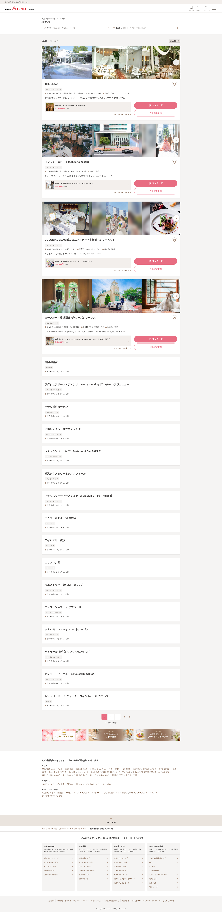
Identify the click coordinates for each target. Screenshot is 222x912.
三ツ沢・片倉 (155, 772)
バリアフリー (154, 793)
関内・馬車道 (126, 769)
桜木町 (69, 775)
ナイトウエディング (99, 793)
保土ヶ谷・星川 (54, 772)
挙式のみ (125, 793)
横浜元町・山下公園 (149, 769)
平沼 (110, 769)
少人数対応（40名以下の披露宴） (52, 793)
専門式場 (70, 784)
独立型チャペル (113, 793)
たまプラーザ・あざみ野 (122, 772)
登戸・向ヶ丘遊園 (131, 775)
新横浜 (63, 772)
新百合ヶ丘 (51, 769)
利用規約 (60, 901)
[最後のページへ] (130, 717)
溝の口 (60, 769)
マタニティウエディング (138, 793)
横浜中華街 (137, 769)
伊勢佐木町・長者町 (80, 775)
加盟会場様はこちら (112, 901)
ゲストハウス (106, 784)
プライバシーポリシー (81, 901)
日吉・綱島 (72, 772)
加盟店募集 (125, 901)
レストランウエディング (50, 784)
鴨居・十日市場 (47, 775)
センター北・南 (83, 772)
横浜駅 (92, 769)
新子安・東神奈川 (164, 769)
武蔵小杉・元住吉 (81, 769)
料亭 (62, 784)
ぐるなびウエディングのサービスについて (146, 901)
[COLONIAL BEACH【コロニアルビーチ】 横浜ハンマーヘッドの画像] (111, 218)
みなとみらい (101, 769)
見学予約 (157, 113)
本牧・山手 (93, 775)
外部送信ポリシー (97, 901)
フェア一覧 (157, 105)
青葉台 (135, 772)
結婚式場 (77, 829)
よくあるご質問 (168, 901)
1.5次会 (68, 793)
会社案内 (51, 901)
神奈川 (85, 829)
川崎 (43, 769)
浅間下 (117, 769)
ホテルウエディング (92, 784)
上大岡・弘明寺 (96, 772)
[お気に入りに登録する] (174, 84)
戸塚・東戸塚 (144, 772)
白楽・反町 (165, 772)
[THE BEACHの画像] (111, 62)
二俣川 (44, 772)
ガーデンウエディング (81, 793)
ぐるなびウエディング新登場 (52, 796)
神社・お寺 (79, 784)
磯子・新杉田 (107, 772)
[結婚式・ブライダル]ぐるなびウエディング (56, 829)
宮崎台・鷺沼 (69, 769)
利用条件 (68, 901)
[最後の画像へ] (176, 62)
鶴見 (174, 769)
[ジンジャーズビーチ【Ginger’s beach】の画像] (111, 140)
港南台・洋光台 (104, 775)
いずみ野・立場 (59, 775)
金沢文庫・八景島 (117, 775)
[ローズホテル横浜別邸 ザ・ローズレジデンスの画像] (111, 296)
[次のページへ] (124, 717)
